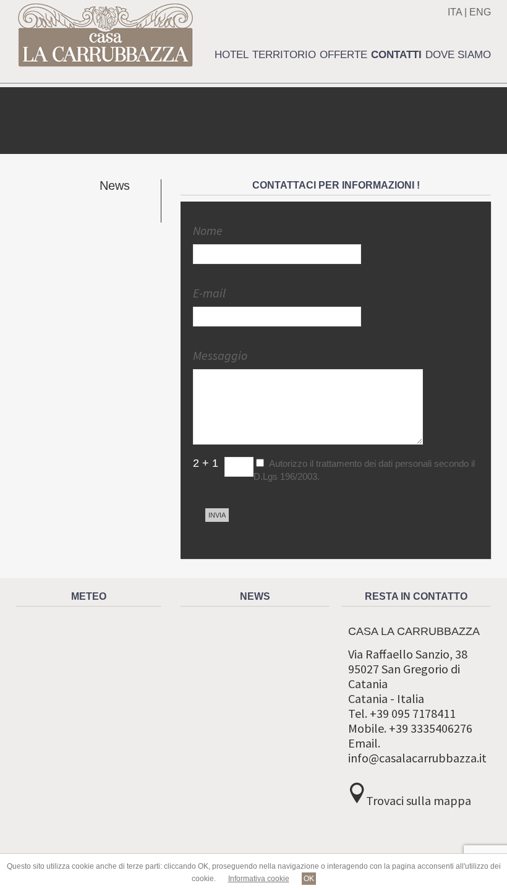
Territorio (284, 55)
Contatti (396, 55)
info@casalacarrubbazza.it (417, 757)
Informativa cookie (258, 878)
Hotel (232, 55)
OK (309, 878)
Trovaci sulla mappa (418, 800)
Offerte (343, 55)
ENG (480, 12)
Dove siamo (458, 55)
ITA (455, 12)
